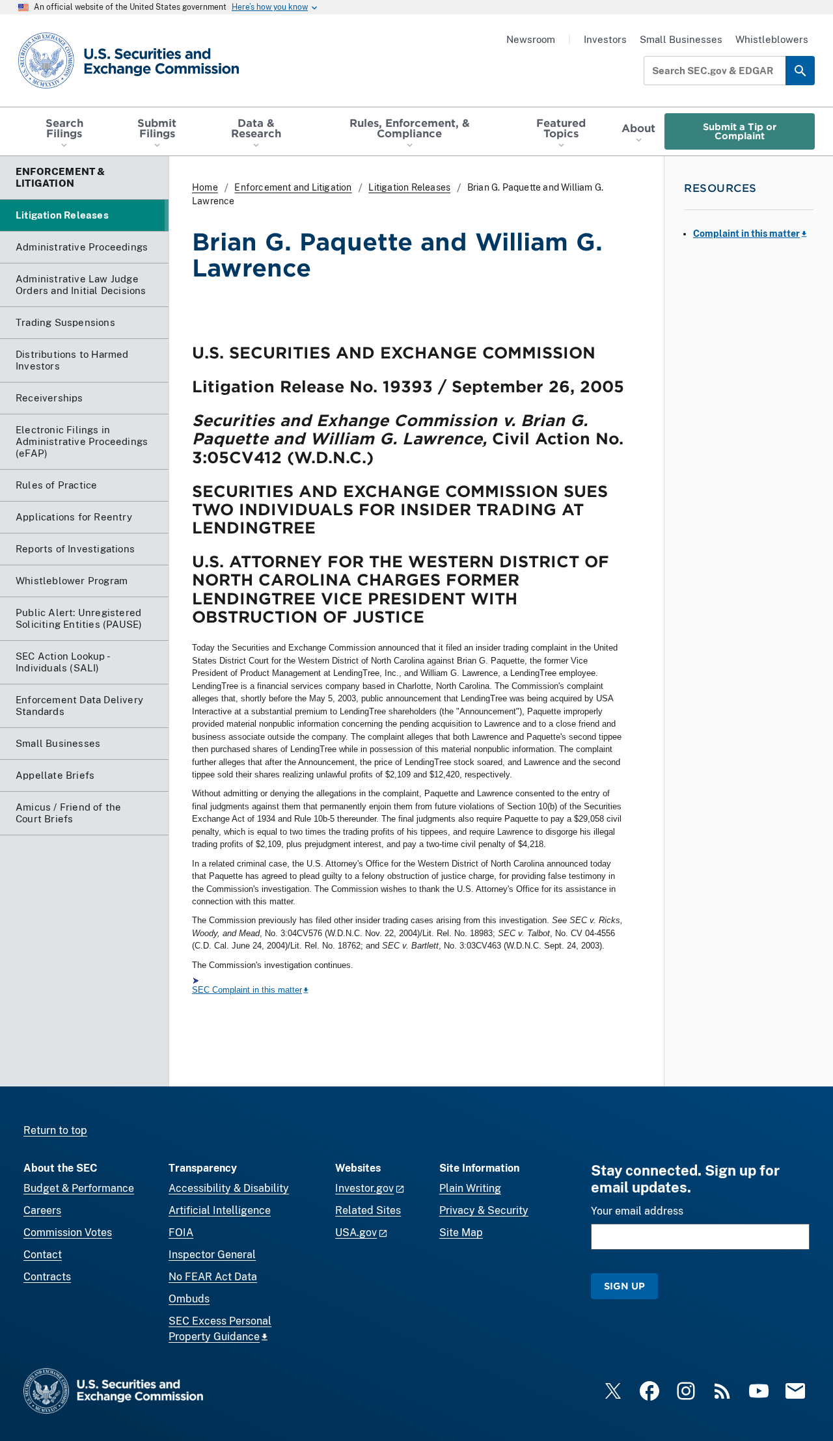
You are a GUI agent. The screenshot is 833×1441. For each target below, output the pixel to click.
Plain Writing (470, 1188)
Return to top (55, 1130)
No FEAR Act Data (213, 1277)
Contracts (47, 1277)
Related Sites (368, 1210)
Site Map (461, 1232)
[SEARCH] (800, 70)
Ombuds (189, 1299)
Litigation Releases (409, 187)
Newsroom (530, 39)
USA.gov (356, 1232)
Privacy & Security (483, 1210)
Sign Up (624, 1285)
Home (205, 187)
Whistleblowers (771, 39)
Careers (42, 1210)
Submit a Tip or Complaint (739, 131)
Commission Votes (67, 1232)
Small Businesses (681, 39)
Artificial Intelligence (220, 1210)
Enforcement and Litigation (292, 187)
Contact (42, 1254)
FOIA (181, 1232)
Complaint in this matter (746, 233)
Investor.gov (364, 1188)
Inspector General (212, 1254)
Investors (605, 39)
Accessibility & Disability (229, 1188)
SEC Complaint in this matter (247, 990)
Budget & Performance (78, 1188)
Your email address (637, 1211)
